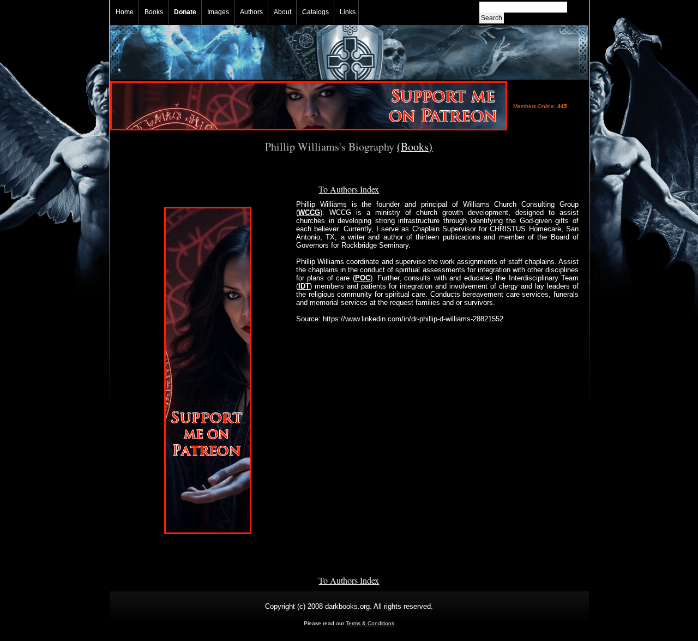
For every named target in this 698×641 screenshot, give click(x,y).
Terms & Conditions (370, 623)
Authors (251, 12)
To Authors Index (348, 189)
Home (125, 12)
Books (154, 12)
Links (348, 12)
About (282, 12)
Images (218, 12)
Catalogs (315, 12)
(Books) (414, 146)
